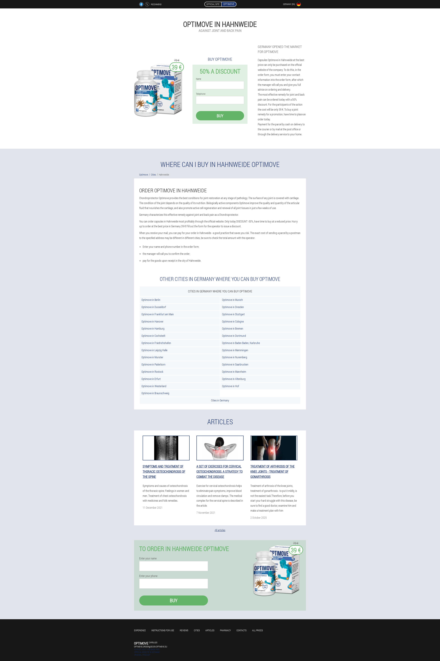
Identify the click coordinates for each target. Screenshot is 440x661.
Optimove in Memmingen (235, 350)
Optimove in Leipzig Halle (154, 350)
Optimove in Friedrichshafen (156, 343)
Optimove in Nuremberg (234, 357)
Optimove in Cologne (233, 321)
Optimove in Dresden (233, 307)
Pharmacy (225, 630)
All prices (257, 630)
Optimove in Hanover (152, 321)
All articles (220, 530)
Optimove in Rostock (152, 371)
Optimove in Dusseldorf (153, 307)
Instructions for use (162, 630)
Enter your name (148, 558)
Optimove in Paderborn (153, 364)
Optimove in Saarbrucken (235, 364)
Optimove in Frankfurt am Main (157, 314)
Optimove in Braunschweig (155, 393)
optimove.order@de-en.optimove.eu (150, 646)
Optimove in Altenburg (234, 379)
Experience (140, 630)
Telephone (200, 94)
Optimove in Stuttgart (233, 314)
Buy (220, 115)
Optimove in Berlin (150, 300)
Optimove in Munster (152, 357)
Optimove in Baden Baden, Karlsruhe (241, 343)
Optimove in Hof (230, 386)
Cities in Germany (220, 400)
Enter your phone (148, 576)
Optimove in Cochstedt (153, 335)
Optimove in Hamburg (152, 328)
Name (198, 79)
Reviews (184, 630)
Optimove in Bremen (232, 328)
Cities (197, 630)
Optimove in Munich (232, 300)
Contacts (241, 630)
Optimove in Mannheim (234, 371)
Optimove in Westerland (153, 386)
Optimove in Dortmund (234, 335)
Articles (209, 630)
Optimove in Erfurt (151, 379)
